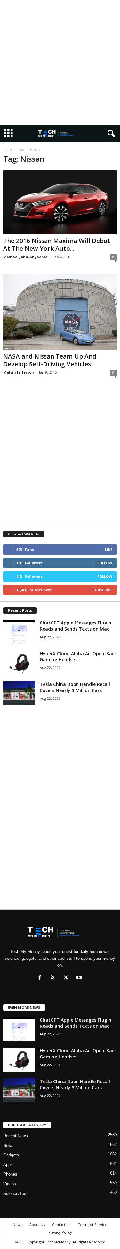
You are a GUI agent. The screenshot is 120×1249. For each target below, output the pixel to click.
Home (7, 149)
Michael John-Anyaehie (25, 256)
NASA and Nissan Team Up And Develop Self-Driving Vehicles (49, 360)
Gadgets (11, 1155)
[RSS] (54, 978)
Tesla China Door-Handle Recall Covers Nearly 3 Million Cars (75, 687)
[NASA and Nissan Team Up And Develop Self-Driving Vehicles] (60, 312)
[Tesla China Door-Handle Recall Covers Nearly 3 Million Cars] (19, 693)
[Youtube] (80, 978)
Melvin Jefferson (18, 372)
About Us (37, 1224)
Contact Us (61, 1224)
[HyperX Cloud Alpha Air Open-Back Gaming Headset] (19, 662)
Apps (8, 1164)
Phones (10, 1174)
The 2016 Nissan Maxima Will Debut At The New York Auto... (56, 245)
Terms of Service (92, 1224)
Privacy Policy (60, 1232)
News (8, 1145)
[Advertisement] (60, 63)
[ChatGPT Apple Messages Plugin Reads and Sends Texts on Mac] (19, 632)
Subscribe (102, 589)
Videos (9, 1183)
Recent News (15, 1135)
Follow (104, 562)
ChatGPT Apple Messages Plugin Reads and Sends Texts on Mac (75, 626)
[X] (67, 978)
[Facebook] (41, 978)
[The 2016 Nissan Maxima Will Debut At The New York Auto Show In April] (60, 202)
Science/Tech (15, 1193)
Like (108, 549)
